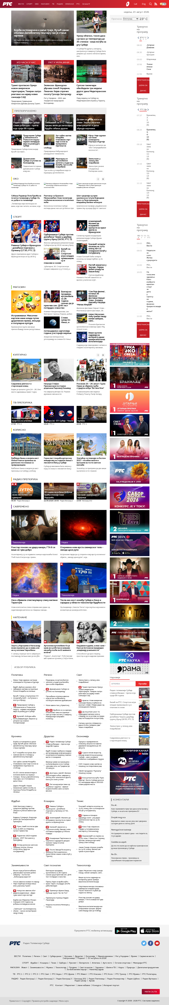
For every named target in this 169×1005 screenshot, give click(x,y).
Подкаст (81, 958)
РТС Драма (69, 974)
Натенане (20, 617)
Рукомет (73, 963)
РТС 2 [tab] (143, 38)
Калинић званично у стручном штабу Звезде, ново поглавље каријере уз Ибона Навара (58, 830)
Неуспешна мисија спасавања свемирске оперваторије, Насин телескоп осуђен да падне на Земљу (91, 889)
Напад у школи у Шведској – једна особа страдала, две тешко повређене (90, 725)
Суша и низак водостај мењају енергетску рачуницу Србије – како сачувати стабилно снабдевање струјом (91, 756)
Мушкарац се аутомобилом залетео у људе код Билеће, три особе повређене (64, 162)
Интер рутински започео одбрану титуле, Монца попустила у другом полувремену (25, 848)
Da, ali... (114, 805)
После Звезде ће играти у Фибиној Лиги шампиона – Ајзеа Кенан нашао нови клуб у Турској (59, 853)
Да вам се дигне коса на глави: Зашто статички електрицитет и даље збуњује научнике (89, 124)
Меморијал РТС (140, 963)
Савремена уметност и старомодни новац (21, 385)
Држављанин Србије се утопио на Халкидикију (32, 160)
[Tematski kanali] (129, 663)
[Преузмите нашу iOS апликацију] (150, 930)
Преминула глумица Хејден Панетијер (57, 899)
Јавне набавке (83, 985)
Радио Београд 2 (46, 978)
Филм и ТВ (111, 967)
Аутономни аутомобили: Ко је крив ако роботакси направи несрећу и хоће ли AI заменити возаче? (57, 648)
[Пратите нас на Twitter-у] (144, 943)
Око (15, 178)
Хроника (16, 736)
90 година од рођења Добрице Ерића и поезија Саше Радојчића (58, 494)
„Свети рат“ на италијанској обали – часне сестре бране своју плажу (24, 911)
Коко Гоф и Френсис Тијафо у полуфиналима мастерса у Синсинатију (89, 829)
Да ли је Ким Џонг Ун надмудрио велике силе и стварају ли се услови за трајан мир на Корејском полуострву (91, 715)
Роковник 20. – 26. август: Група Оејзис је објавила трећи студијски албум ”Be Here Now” (91, 386)
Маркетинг (70, 985)
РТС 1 (19, 974)
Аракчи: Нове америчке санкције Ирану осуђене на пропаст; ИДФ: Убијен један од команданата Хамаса (91, 703)
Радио (60, 4)
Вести (21, 4)
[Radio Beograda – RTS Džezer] (129, 545)
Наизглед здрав (96, 969)
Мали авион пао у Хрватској (57, 705)
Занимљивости (20, 865)
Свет (79, 674)
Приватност (14, 1001)
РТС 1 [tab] (141, 38)
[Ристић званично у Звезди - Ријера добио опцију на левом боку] (82, 269)
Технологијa (84, 865)
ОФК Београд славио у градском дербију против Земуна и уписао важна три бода (24, 809)
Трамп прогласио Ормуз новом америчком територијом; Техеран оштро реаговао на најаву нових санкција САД (26, 91)
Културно (20, 354)
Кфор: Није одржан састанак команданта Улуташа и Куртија (97, 138)
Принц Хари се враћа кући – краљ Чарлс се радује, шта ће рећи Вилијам (58, 884)
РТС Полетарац (149, 974)
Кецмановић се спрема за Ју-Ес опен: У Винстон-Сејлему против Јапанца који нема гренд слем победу (92, 839)
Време (134, 956)
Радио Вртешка (150, 978)
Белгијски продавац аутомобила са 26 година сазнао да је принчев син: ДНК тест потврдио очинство (58, 873)
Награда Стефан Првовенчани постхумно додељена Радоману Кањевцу (57, 386)
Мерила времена (105, 956)
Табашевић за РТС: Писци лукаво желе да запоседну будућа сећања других (58, 125)
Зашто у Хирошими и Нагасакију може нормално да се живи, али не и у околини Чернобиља (25, 647)
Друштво (49, 736)
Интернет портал (111, 985)
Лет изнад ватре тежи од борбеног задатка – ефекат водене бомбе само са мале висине (58, 787)
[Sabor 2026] (129, 497)
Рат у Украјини (121, 956)
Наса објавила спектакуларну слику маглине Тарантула (34, 601)
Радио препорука (25, 479)
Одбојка (62, 963)
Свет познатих (52, 865)
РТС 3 (35, 974)
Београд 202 (80, 978)
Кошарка (49, 801)
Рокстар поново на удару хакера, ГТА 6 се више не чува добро (33, 548)
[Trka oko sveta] (129, 354)
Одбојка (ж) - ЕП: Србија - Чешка (58, 421)
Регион (48, 674)
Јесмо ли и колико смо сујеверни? (22, 495)
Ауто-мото (107, 963)
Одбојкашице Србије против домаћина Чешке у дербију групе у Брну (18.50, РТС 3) (58, 237)
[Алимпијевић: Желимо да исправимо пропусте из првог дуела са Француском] (82, 225)
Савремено (21, 506)
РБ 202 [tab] (148, 237)
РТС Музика (134, 974)
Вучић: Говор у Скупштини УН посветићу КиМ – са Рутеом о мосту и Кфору (26, 698)
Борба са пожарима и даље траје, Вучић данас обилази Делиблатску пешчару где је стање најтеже (41, 32)
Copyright (26, 1001)
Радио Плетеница (97, 978)
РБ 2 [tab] (142, 237)
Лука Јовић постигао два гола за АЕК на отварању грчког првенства (25, 828)
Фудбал (15, 801)
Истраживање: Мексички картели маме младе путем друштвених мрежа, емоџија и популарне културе (25, 319)
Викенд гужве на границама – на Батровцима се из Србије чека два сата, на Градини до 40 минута (58, 765)
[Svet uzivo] (129, 425)
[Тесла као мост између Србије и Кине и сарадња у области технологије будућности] (83, 580)
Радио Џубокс (133, 978)
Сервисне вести (147, 956)
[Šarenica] (129, 592)
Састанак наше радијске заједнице (88, 495)
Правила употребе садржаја (44, 1001)
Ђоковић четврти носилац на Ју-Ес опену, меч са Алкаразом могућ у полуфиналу (97, 248)
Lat (135, 4)
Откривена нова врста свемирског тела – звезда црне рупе (81, 548)
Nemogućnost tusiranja (121, 829)
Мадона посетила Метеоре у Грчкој (58, 906)
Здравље (99, 967)
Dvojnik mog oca (118, 817)
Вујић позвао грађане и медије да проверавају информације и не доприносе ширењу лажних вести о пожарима (58, 754)
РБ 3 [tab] (145, 237)
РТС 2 (27, 974)
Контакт (59, 985)
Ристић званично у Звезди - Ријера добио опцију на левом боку (97, 268)
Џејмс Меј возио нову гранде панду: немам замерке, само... (97, 317)
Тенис (80, 801)
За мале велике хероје (77, 969)
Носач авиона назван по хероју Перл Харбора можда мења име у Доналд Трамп (26, 884)
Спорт (29, 4)
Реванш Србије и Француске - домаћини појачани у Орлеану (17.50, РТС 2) (26, 248)
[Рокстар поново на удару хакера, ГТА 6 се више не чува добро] (34, 527)
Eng (144, 4)
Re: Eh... (114, 854)
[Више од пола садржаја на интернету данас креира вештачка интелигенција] (82, 337)
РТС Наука (57, 974)
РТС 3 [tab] (146, 38)
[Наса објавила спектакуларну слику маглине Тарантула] (34, 580)
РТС (78, 4)
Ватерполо (84, 963)
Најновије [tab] (115, 677)
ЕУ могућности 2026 (97, 958)
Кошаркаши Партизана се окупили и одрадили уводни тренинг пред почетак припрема (58, 841)
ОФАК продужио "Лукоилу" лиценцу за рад (90, 772)
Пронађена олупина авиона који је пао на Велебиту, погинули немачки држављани (59, 698)
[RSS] (155, 4)
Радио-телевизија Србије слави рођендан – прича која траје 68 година (26, 125)
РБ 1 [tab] (138, 237)
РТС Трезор (120, 974)
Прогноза (116, 18)
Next (148, 37)
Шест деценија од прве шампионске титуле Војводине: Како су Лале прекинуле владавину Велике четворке (90, 198)
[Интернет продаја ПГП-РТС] (129, 759)
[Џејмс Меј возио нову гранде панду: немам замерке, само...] (82, 318)
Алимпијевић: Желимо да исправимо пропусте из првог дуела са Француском (97, 226)
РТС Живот (82, 974)
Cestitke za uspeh (118, 842)
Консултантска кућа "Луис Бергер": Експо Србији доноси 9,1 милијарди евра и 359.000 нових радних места (91, 781)
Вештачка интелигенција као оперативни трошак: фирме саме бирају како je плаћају (90, 908)
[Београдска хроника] (129, 449)
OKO (36, 4)
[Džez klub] (129, 521)
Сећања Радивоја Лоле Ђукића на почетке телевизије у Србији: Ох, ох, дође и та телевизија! (26, 197)
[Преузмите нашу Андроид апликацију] (126, 930)
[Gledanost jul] (129, 472)
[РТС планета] (128, 4)
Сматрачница (69, 958)
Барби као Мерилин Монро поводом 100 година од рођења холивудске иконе (24, 902)
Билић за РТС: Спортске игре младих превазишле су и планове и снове (123, 705)
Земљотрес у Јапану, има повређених (94, 160)
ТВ (53, 4)
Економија (83, 736)
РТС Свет (45, 974)
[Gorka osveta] (129, 568)
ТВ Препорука (22, 402)
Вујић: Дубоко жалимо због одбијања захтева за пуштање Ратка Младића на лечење (25, 689)
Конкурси (96, 985)
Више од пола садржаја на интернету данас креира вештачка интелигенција (96, 337)
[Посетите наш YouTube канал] (157, 943)
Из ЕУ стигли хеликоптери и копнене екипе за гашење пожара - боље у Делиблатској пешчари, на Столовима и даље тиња (26, 777)
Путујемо (73, 967)
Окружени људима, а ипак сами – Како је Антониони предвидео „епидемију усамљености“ (91, 647)
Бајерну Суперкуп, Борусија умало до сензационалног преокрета (25, 819)
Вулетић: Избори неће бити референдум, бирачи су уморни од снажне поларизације (25, 719)
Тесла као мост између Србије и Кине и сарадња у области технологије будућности (82, 601)
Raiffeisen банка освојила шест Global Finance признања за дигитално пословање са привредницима (25, 461)
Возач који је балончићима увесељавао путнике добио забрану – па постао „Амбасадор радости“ (24, 873)
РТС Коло (108, 974)
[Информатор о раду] (129, 783)
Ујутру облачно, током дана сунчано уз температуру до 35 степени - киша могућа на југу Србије (91, 40)
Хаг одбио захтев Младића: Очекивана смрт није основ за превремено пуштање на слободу (57, 141)
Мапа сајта (151, 991)
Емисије (69, 4)
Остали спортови (122, 963)
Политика (17, 674)
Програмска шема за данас (143, 85)
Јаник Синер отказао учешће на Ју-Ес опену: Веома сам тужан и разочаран (91, 849)
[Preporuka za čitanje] (129, 639)
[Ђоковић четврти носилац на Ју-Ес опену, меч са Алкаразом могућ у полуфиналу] (82, 248)
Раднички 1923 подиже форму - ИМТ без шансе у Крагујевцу (25, 838)
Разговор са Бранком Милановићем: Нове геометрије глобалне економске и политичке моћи (59, 198)
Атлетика (96, 963)
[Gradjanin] (129, 616)
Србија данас (56, 956)
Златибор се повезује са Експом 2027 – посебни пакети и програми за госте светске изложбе (91, 461)
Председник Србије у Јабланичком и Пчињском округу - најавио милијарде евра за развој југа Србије (32, 140)
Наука (121, 967)
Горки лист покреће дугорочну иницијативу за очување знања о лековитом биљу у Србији (58, 460)
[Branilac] (129, 378)
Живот (24, 967)
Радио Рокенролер (116, 978)
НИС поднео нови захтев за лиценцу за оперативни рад (90, 765)
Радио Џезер (80, 980)
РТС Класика (95, 974)
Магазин (45, 4)
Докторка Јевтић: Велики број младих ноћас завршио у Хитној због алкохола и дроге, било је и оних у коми (58, 776)
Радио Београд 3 (64, 978)
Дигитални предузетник (148, 967)
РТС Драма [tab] (145, 109)
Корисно (19, 429)
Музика (49, 967)
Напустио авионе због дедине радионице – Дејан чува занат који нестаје (24, 892)
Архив (92, 980)
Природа (130, 967)
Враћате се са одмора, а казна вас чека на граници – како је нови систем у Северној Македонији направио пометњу (59, 714)
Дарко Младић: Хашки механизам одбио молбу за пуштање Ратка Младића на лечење (24, 789)
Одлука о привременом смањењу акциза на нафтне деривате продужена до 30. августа (90, 745)
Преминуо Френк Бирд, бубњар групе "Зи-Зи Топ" (57, 891)
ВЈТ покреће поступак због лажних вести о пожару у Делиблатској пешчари (24, 755)
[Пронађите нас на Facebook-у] (150, 943)
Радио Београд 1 (28, 978)
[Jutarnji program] (129, 401)
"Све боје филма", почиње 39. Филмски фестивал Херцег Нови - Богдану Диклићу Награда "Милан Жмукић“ (91, 298)
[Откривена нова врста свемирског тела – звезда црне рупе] (83, 527)
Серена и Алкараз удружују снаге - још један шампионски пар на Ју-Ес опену (89, 818)
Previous (138, 37)
